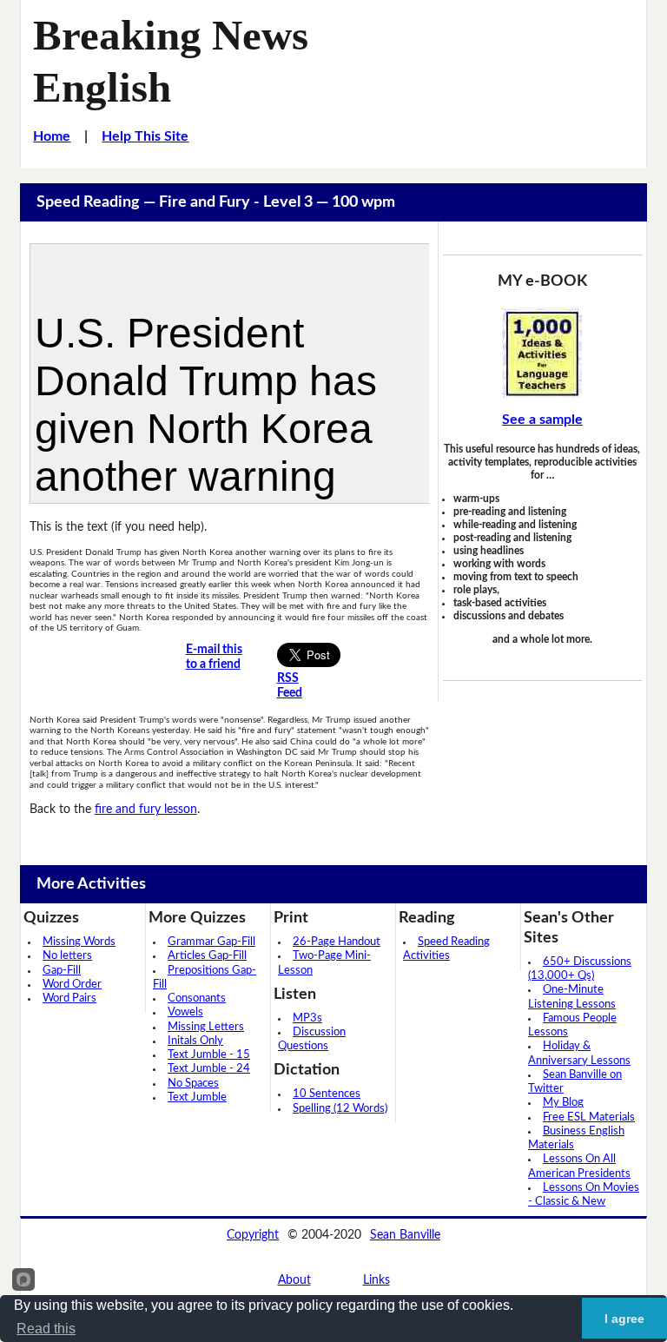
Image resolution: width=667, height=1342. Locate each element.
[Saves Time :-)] (542, 352)
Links (376, 1280)
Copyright (253, 1235)
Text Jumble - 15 (209, 1055)
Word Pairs (69, 998)
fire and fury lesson (146, 809)
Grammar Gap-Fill (211, 942)
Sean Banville (405, 1235)
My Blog (563, 1102)
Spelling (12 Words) (340, 1108)
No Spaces (193, 1083)
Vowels (185, 1012)
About (294, 1280)
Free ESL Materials (589, 1117)
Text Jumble (197, 1097)
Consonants (197, 998)
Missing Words (79, 942)
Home (51, 136)
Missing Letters (206, 1027)
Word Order (72, 984)
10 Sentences (326, 1094)
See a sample (542, 419)
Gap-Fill (62, 970)
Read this (46, 1328)
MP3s (307, 1018)
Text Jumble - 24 (209, 1068)
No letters (67, 956)
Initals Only (195, 1041)
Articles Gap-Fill (207, 956)
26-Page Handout (336, 942)
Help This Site (145, 136)
